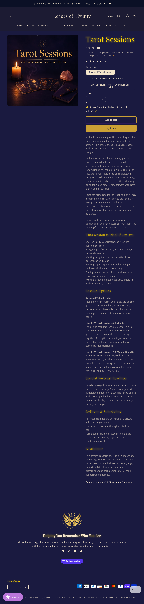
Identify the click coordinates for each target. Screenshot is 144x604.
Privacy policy (64, 597)
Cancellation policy (109, 597)
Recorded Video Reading (100, 72)
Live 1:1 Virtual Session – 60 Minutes (106, 78)
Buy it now (111, 128)
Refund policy (51, 597)
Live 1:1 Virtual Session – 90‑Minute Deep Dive (111, 85)
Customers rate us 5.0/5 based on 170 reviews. (110, 482)
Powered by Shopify (35, 597)
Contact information (127, 597)
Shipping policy (93, 597)
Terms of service (79, 597)
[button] (10, 16)
